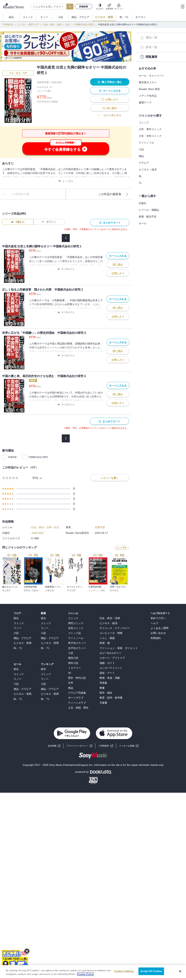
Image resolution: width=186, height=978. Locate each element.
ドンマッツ (93, 590)
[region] (93, 971)
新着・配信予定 (148, 216)
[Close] (180, 971)
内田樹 (103, 590)
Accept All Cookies (151, 971)
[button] (128, 745)
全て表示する (67, 269)
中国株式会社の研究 (84, 24)
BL (140, 176)
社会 (67, 24)
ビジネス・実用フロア (28, 24)
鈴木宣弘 (114, 590)
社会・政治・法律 (52, 24)
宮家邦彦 (12, 457)
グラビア (144, 162)
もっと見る (67, 181)
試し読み (112, 108)
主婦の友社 (56, 82)
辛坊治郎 (71, 590)
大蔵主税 (49, 590)
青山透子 (6, 590)
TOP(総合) (8, 24)
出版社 (142, 203)
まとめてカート (112, 222)
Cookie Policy (85, 974)
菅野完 (27, 590)
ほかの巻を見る (112, 115)
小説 (141, 149)
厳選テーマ (145, 102)
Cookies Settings (124, 971)
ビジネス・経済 (148, 169)
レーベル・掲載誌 (149, 209)
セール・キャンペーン (151, 75)
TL (140, 183)
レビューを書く (44, 91)
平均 (35, 478)
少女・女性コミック (150, 135)
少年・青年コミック (150, 129)
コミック (144, 122)
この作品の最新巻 (109, 194)
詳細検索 (83, 6)
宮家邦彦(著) (43, 82)
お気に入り (112, 99)
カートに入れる (112, 90)
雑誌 (141, 156)
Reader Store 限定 (149, 89)
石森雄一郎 (36, 590)
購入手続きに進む (112, 81)
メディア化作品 (148, 95)
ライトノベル (146, 142)
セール (142, 223)
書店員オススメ (148, 82)
